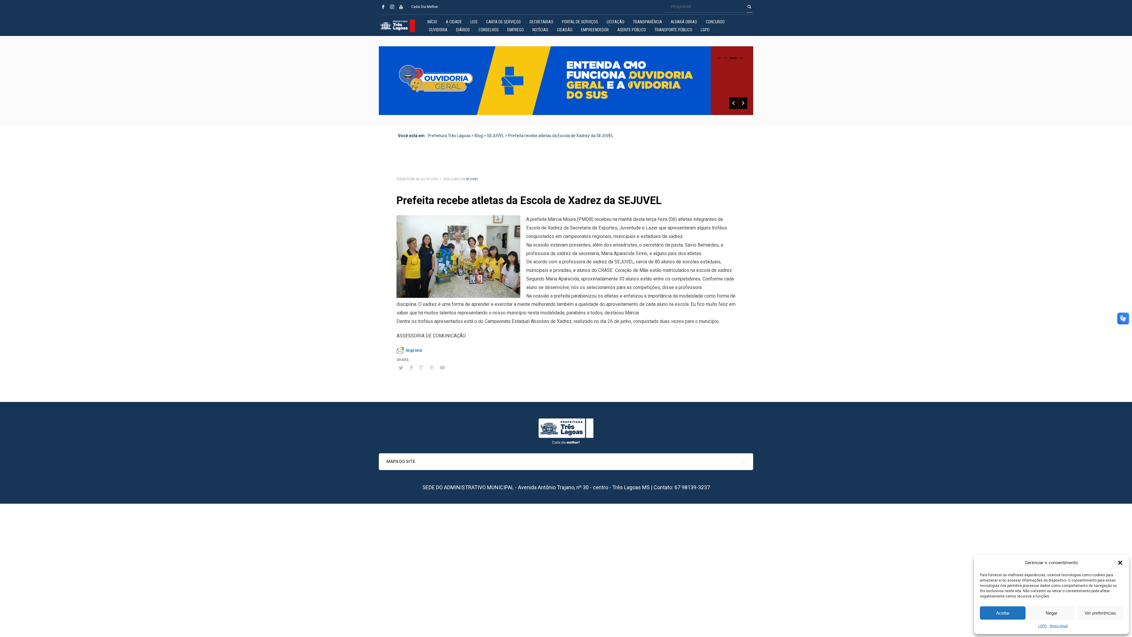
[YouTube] (400, 6)
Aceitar (1003, 612)
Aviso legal (1059, 626)
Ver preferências (1100, 612)
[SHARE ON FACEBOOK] (411, 367)
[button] (1120, 563)
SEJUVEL (472, 179)
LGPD (1042, 626)
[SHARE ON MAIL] (442, 367)
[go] (749, 7)
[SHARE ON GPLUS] (421, 367)
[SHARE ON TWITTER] (400, 368)
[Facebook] (383, 6)
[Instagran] (392, 6)
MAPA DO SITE (400, 461)
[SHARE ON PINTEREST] (431, 367)
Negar (1051, 612)
